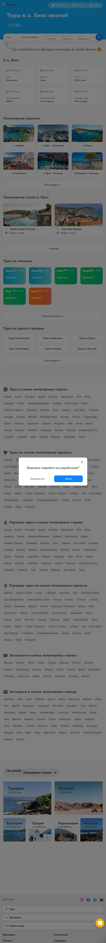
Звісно (68, 478)
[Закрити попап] (82, 462)
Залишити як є (37, 478)
